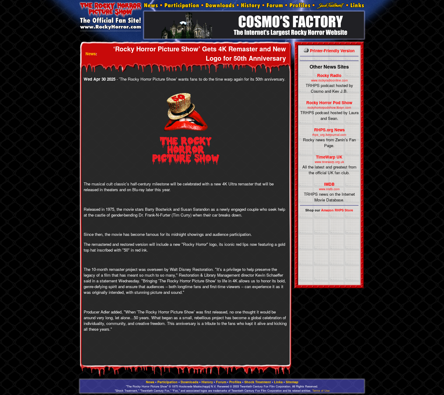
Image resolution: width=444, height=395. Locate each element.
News (90, 53)
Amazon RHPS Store (337, 210)
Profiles (235, 382)
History (207, 382)
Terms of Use (321, 390)
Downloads (189, 382)
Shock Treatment (257, 382)
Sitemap (292, 382)
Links (278, 382)
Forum (221, 382)
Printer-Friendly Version (332, 50)
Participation (167, 382)
